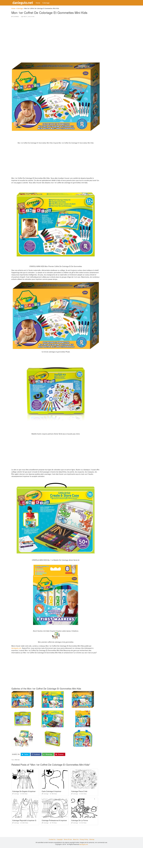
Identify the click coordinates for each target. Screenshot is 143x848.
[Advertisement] (56, 35)
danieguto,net (16, 648)
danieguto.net (23, 3)
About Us (76, 839)
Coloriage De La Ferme (79, 820)
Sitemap (91, 839)
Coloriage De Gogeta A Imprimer (24, 791)
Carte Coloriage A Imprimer (51, 791)
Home (38, 3)
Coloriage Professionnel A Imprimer (54, 820)
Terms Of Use (68, 839)
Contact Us (52, 839)
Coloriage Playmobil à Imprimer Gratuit (26, 820)
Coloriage (45, 3)
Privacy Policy (84, 839)
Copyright (60, 839)
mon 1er (17, 760)
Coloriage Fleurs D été (79, 791)
